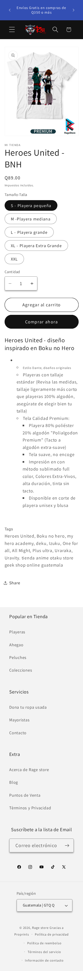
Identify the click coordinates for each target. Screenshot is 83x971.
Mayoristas (19, 719)
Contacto (18, 732)
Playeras (17, 632)
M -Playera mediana (30, 219)
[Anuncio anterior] (10, 10)
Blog (13, 782)
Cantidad (12, 271)
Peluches (18, 657)
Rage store (40, 927)
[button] (11, 29)
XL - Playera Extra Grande (36, 245)
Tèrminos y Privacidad (30, 807)
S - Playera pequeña (31, 205)
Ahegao (16, 644)
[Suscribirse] (67, 846)
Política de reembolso (44, 943)
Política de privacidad (52, 934)
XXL (14, 259)
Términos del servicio (44, 952)
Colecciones (20, 670)
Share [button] (14, 582)
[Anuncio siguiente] (73, 10)
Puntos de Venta (25, 795)
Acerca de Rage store (29, 769)
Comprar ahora (41, 322)
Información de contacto (44, 960)
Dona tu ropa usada (28, 707)
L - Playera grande (29, 232)
